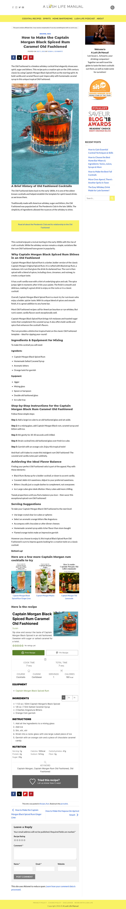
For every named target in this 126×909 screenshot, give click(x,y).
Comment (18, 845)
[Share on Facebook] (13, 57)
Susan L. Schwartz (55, 51)
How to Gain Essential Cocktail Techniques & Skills (100, 151)
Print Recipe (29, 653)
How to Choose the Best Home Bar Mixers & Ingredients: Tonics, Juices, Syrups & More (100, 162)
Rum (49, 34)
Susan (15, 628)
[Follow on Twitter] (20, 7)
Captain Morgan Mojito (45, 595)
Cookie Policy (54, 903)
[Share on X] (19, 57)
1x (63, 697)
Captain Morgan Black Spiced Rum (32, 691)
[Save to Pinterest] (31, 57)
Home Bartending (62, 18)
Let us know (43, 783)
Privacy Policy (40, 903)
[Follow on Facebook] (13, 7)
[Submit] (112, 198)
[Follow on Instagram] (16, 7)
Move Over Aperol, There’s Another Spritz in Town (100, 181)
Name (17, 864)
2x (69, 697)
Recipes (43, 34)
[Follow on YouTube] (23, 7)
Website (61, 864)
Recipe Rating (19, 836)
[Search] (112, 8)
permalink (64, 804)
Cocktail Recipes (31, 18)
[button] (13, 645)
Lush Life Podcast (84, 18)
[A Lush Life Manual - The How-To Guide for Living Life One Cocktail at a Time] (63, 7)
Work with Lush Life (84, 903)
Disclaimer (68, 903)
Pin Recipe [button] (63, 653)
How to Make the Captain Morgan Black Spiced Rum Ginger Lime (26, 814)
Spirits (47, 18)
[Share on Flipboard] (25, 57)
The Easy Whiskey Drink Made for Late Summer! (99, 189)
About (100, 18)
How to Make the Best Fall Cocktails (100, 173)
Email (39, 864)
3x (74, 697)
